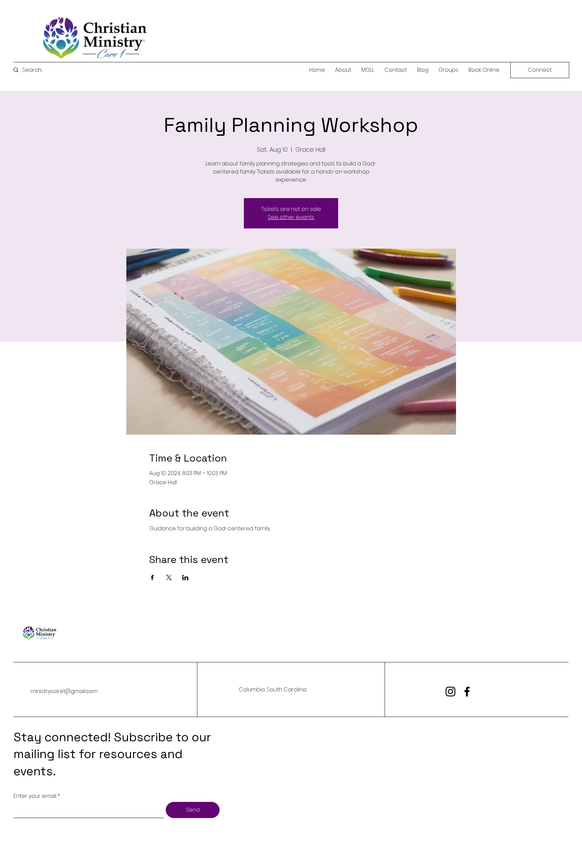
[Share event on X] (169, 577)
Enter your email (34, 796)
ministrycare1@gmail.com (64, 691)
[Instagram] (450, 691)
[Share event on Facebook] (152, 577)
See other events (291, 217)
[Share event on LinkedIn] (185, 577)
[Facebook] (467, 691)
